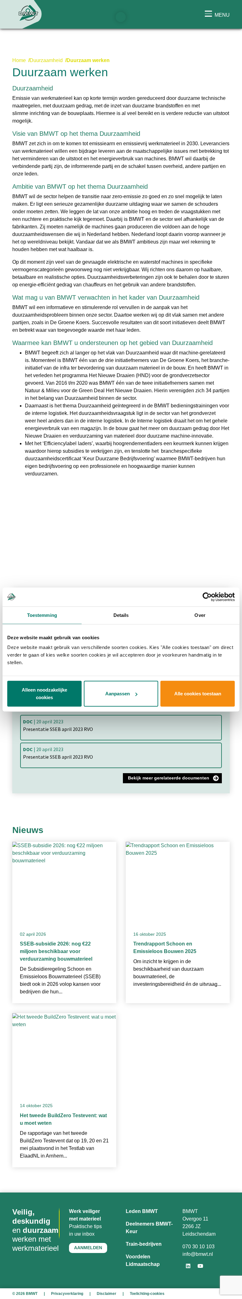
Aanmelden (88, 1247)
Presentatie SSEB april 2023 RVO (58, 725)
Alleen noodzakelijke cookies (44, 693)
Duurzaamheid (46, 60)
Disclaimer (106, 1293)
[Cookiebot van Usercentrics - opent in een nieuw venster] (207, 596)
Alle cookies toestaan (197, 693)
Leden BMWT (142, 1211)
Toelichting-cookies (147, 1293)
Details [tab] (121, 615)
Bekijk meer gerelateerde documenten (168, 777)
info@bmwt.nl (197, 1254)
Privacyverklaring (67, 1293)
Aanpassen (117, 693)
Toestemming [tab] (42, 615)
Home (19, 60)
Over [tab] (199, 615)
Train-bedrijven (144, 1244)
